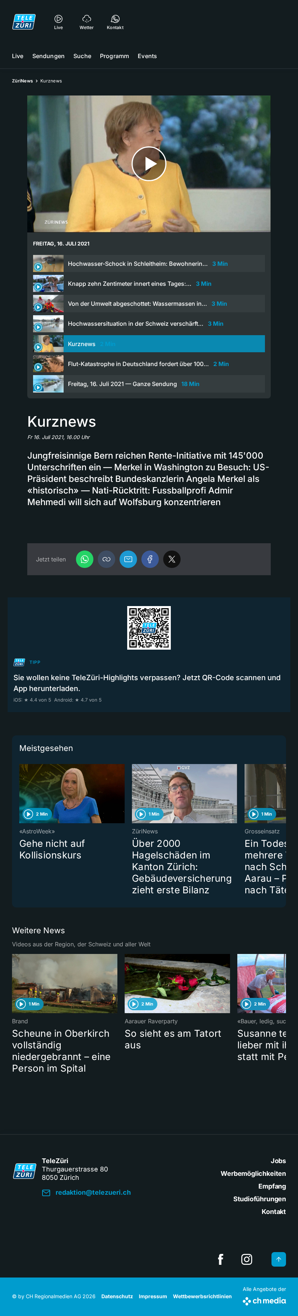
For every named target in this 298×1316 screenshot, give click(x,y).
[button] (106, 559)
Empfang (272, 1186)
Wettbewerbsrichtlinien (202, 1296)
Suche (82, 56)
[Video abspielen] (149, 164)
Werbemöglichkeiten (253, 1173)
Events (147, 56)
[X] (172, 559)
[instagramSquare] (246, 1259)
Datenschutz (117, 1296)
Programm (114, 56)
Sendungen (48, 56)
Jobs (278, 1161)
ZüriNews (22, 81)
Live (18, 56)
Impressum (153, 1296)
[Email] (128, 559)
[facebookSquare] (220, 1259)
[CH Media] (264, 1300)
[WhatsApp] (84, 559)
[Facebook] (150, 559)
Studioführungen (259, 1199)
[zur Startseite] (24, 22)
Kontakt (274, 1211)
